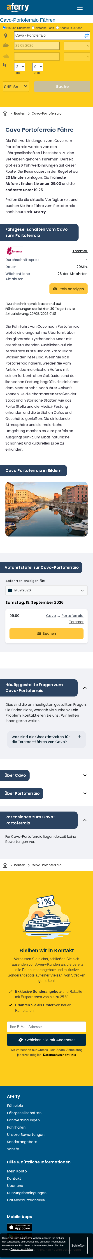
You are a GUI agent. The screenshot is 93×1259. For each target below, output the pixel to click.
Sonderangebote (22, 1141)
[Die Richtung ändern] (86, 35)
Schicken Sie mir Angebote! (50, 1040)
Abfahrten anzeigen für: (25, 581)
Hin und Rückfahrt (18, 28)
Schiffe (13, 1149)
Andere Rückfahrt (71, 28)
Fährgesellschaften (24, 1112)
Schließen (78, 1245)
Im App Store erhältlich (19, 1227)
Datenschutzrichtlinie (59, 1055)
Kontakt (14, 1178)
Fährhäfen (16, 1127)
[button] (46, 590)
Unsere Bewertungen (25, 1134)
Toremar (80, 251)
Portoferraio (72, 615)
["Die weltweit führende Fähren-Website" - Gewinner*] (18, 7)
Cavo (51, 615)
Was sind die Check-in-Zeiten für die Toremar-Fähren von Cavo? (41, 739)
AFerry (13, 1096)
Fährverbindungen (23, 1120)
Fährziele (15, 1105)
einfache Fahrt (44, 28)
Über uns (15, 1185)
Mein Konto (17, 1171)
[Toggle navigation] (80, 7)
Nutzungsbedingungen (26, 1192)
